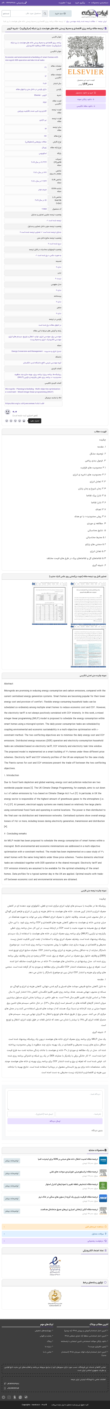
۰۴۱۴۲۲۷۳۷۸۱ (13, 1383)
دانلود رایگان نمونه (84, 99)
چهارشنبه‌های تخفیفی (43, 1330)
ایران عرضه (102, 21)
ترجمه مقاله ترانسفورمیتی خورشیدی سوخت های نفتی (74, 1172)
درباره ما (48, 1346)
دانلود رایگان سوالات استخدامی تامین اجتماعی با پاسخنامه (83, 1341)
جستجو (6, 13)
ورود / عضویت (65, 2)
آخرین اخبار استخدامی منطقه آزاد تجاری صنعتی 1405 (85, 1336)
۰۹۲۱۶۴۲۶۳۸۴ (13, 1388)
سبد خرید (59, 13)
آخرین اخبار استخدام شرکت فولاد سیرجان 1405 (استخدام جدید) (83, 1354)
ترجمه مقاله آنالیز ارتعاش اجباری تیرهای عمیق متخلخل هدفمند (69, 1209)
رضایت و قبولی (45, 1336)
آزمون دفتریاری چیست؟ (97, 1346)
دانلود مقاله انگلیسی (85, 106)
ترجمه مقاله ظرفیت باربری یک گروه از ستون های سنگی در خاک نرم (68, 1197)
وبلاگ (49, 1341)
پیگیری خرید (80, 2)
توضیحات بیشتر (11, 1160)
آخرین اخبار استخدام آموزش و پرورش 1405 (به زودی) (85, 1330)
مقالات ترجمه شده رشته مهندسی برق (80, 21)
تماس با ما (47, 1352)
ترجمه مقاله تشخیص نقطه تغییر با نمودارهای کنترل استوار (71, 1184)
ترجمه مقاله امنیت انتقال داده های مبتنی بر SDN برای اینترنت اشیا (68, 1159)
